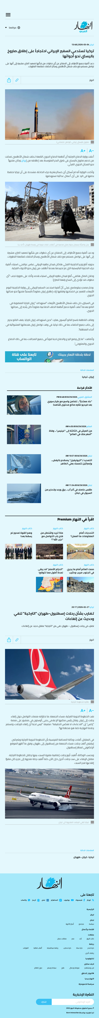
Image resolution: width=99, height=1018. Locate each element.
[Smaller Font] (90, 150)
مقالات (91, 934)
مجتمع (81, 924)
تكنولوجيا (89, 958)
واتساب (24, 900)
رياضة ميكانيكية (52, 948)
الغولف (25, 948)
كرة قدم (91, 948)
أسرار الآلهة (70, 924)
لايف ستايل (89, 964)
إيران (91, 377)
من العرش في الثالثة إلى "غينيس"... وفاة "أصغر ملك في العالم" (70, 432)
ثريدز (34, 900)
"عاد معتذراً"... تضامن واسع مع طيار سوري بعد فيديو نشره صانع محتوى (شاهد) (69, 403)
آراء (80, 938)
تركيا (84, 377)
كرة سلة (79, 948)
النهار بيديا (89, 978)
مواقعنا (12, 27)
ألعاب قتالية (38, 948)
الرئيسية (90, 909)
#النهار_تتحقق (87, 973)
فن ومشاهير (89, 967)
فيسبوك (79, 900)
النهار (91, 80)
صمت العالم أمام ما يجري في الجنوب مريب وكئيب (80, 571)
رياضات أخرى (89, 953)
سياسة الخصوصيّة (86, 984)
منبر (73, 938)
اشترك (44, 1002)
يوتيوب (67, 900)
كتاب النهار (89, 528)
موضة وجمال (74, 967)
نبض (43, 900)
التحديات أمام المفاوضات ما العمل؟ (82, 534)
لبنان (89, 456)
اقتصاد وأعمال (88, 929)
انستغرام (54, 900)
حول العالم (38, 967)
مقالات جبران (62, 938)
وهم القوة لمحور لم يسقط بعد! (21, 534)
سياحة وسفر (51, 967)
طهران (76, 857)
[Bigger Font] (83, 150)
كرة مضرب (67, 948)
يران (23, 160)
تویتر (89, 900)
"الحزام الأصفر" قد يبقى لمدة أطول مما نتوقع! (50, 571)
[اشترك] (49, 356)
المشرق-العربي (84, 397)
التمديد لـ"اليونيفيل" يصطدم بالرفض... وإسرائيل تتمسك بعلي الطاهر (71, 462)
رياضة (91, 944)
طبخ (62, 967)
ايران (91, 44)
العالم (89, 426)
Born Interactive (72, 1012)
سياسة (91, 924)
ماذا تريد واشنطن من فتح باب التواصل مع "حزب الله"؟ (51, 536)
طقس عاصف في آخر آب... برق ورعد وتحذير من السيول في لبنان (68, 491)
